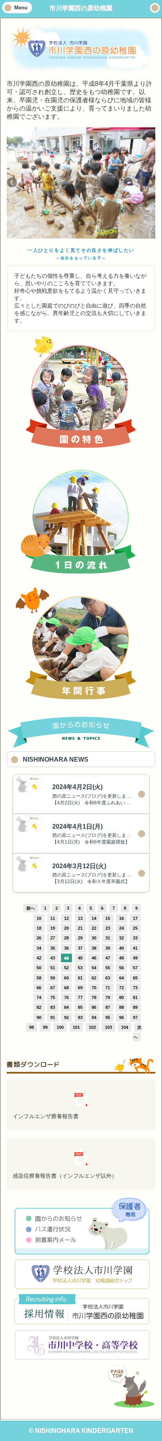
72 (121, 987)
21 (80, 928)
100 (60, 1027)
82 (39, 1007)
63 (107, 978)
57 (135, 967)
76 (66, 997)
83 (52, 1007)
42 (39, 958)
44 (66, 958)
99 (45, 1027)
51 (52, 967)
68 (66, 987)
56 (121, 967)
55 (107, 967)
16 (121, 918)
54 (94, 967)
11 (52, 918)
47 (107, 958)
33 (135, 938)
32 (121, 938)
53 (80, 967)
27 (52, 938)
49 (135, 958)
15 (107, 918)
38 (94, 948)
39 (107, 948)
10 (39, 918)
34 (39, 948)
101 (76, 1027)
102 (92, 1027)
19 (52, 928)
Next (149, 183)
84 (66, 1007)
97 (135, 1017)
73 (135, 987)
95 (107, 1017)
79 (107, 997)
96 (121, 1017)
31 (107, 938)
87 (107, 1007)
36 (66, 948)
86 (94, 1007)
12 (66, 918)
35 (52, 948)
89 (135, 1007)
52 (66, 967)
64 (121, 978)
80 (121, 997)
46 (94, 958)
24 (121, 928)
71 (107, 987)
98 (31, 1027)
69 (80, 987)
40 (121, 948)
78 (94, 997)
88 (121, 1007)
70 (94, 987)
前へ (30, 908)
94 (94, 1017)
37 (80, 948)
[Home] (155, 8)
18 (39, 928)
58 (39, 978)
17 (135, 918)
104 (124, 1027)
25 (135, 928)
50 (39, 967)
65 (135, 978)
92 (66, 1017)
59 (52, 978)
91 (52, 1017)
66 (39, 987)
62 (94, 978)
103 (108, 1027)
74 (39, 997)
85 (80, 1007)
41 (135, 948)
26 (39, 938)
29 (80, 938)
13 (80, 918)
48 (121, 958)
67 (52, 987)
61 (80, 978)
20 (66, 928)
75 (52, 997)
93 (80, 1017)
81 (135, 997)
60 (66, 978)
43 (52, 958)
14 (94, 918)
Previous (12, 183)
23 (107, 928)
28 (66, 938)
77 (80, 997)
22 (94, 928)
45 (80, 958)
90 (39, 1017)
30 (94, 938)
